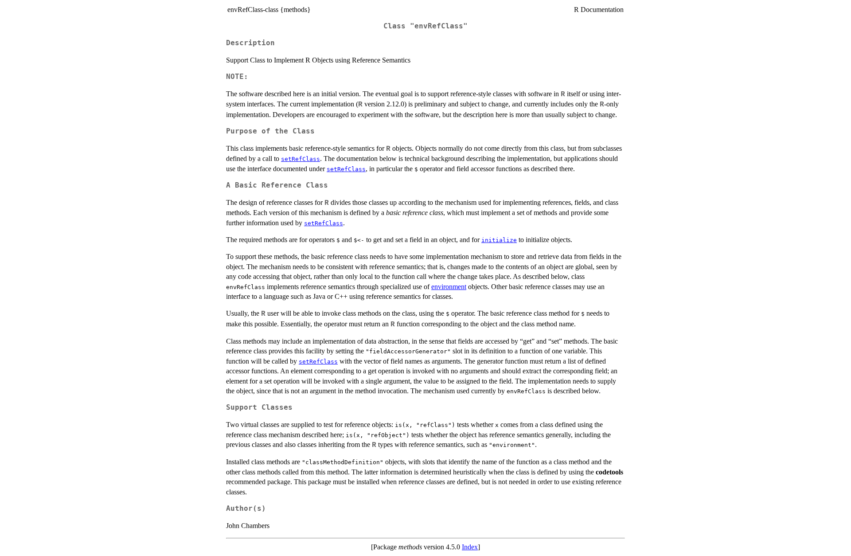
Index (470, 547)
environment (448, 286)
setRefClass (300, 159)
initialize (499, 240)
